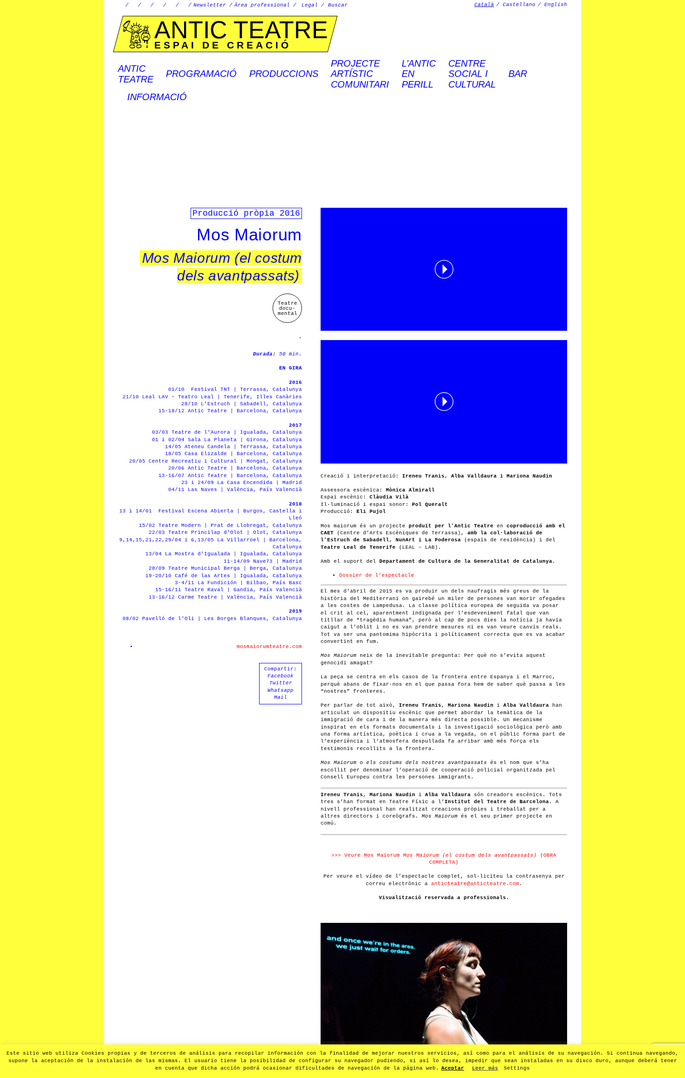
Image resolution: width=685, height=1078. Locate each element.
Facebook (280, 676)
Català (484, 4)
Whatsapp (280, 690)
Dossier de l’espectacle (376, 575)
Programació (201, 73)
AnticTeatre (135, 73)
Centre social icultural (472, 73)
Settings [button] (517, 1068)
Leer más (485, 1068)
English (555, 4)
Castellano (519, 4)
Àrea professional (262, 5)
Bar (517, 73)
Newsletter (209, 5)
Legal (309, 5)
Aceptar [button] (452, 1068)
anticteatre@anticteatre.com (475, 884)
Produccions (283, 73)
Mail (280, 697)
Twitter (280, 683)
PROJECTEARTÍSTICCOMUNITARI (360, 73)
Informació (157, 97)
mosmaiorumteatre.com (269, 646)
